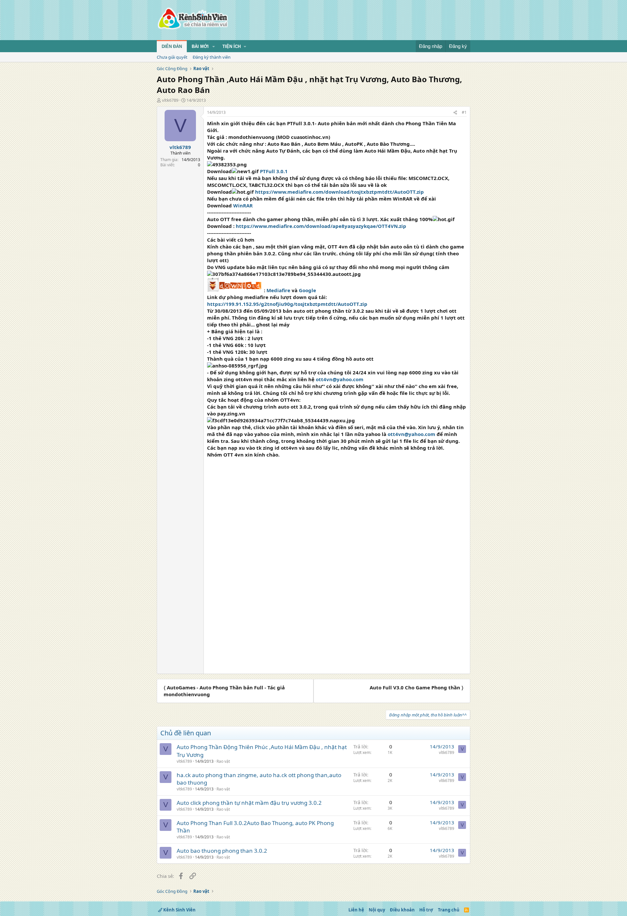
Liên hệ (356, 910)
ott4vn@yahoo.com (339, 379)
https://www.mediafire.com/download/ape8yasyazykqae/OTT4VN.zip (321, 226)
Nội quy (377, 910)
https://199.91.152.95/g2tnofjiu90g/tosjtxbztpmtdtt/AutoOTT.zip (287, 304)
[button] (213, 46)
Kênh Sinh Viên (179, 910)
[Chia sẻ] (455, 112)
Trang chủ (448, 910)
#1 (464, 112)
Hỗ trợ (426, 910)
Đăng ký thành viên (212, 57)
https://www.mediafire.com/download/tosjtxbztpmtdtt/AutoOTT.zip (339, 191)
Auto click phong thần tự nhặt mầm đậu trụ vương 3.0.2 (249, 802)
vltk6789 (170, 100)
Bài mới (200, 46)
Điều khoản (402, 910)
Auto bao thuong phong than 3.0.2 (222, 850)
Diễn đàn (172, 46)
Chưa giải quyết (172, 57)
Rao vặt (223, 761)
